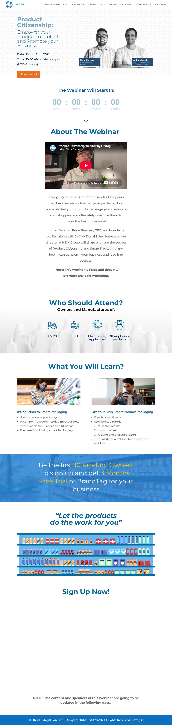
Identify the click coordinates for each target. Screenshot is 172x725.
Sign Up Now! (28, 74)
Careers (161, 4)
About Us (78, 4)
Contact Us (143, 4)
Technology (97, 4)
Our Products (54, 4)
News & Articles (120, 4)
